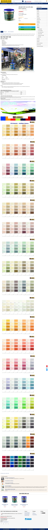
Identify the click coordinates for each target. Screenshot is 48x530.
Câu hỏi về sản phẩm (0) (11, 31)
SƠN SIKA (38, 10)
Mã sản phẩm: (20, 14)
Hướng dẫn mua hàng (27, 515)
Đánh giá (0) (5, 31)
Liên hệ (42, 3)
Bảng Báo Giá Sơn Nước (29, 3)
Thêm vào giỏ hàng (27, 24)
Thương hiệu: (20, 13)
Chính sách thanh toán (27, 514)
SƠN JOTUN (38, 38)
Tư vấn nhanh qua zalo (28, 27)
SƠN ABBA (22, 13)
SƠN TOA (38, 24)
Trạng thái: (20, 15)
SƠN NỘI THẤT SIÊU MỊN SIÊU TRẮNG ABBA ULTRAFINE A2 (14, 504)
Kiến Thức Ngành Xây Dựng (35, 3)
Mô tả (2, 31)
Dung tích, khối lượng (20, 18)
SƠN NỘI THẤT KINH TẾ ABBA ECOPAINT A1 (5, 504)
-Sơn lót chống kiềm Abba (40, 32)
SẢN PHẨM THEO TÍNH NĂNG (40, 46)
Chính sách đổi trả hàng (27, 512)
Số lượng (20, 20)
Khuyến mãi (24, 3)
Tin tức (39, 3)
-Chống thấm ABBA (40, 33)
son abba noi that (7, 473)
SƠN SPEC (38, 13)
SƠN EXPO (38, 16)
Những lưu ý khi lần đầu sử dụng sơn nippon (10, 489)
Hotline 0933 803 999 (27, 29)
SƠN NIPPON (38, 21)
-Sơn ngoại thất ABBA (40, 30)
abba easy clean (3, 473)
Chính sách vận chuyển (27, 513)
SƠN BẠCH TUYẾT (39, 19)
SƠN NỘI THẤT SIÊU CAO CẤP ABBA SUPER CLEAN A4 (24, 504)
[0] (46, 1)
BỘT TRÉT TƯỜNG (39, 44)
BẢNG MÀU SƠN (14, 3)
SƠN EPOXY (38, 41)
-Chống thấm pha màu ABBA (41, 35)
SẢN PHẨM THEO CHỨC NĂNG (19, 3)
